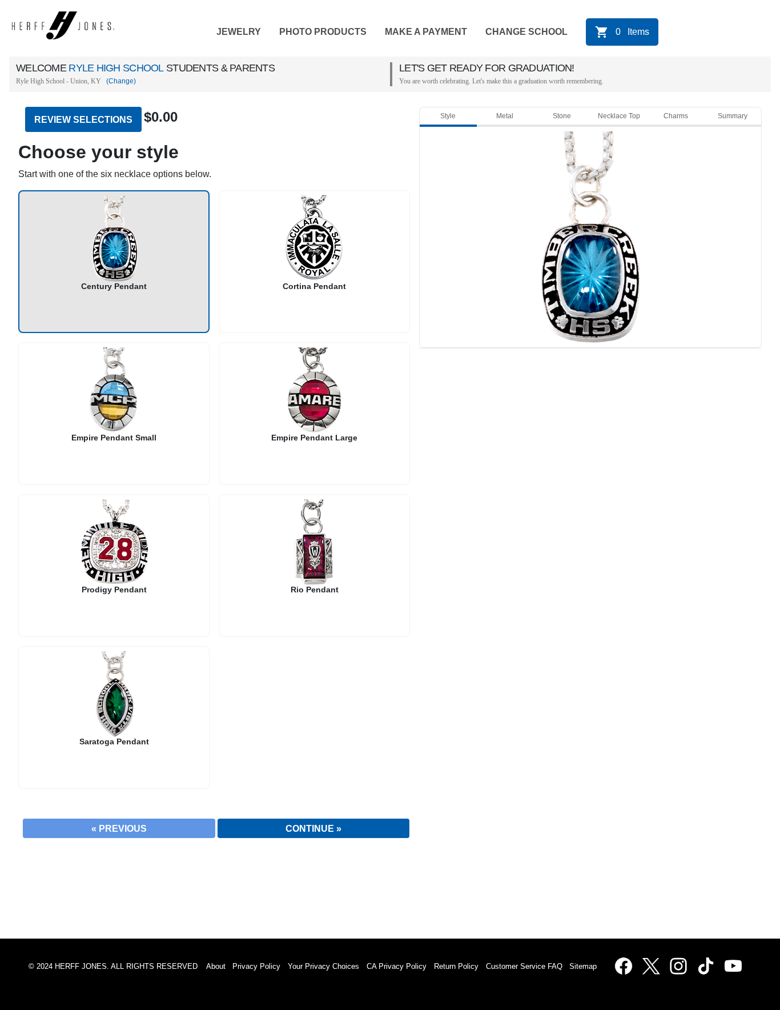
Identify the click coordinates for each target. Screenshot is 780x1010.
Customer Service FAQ (524, 966)
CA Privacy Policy (397, 966)
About (216, 966)
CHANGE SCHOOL (526, 32)
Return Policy (456, 966)
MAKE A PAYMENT (426, 32)
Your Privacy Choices (323, 966)
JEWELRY (238, 32)
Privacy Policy (256, 966)
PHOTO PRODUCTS (323, 32)
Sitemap (585, 966)
